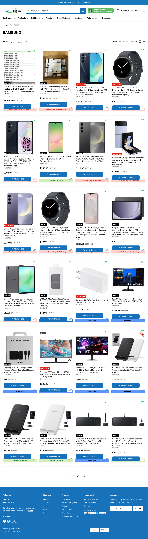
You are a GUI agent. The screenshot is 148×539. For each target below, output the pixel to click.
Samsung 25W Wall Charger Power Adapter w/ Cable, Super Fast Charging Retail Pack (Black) (19, 370)
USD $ (103, 530)
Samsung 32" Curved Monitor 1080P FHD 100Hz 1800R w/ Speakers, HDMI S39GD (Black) (55, 374)
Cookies (87, 506)
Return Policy (67, 513)
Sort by (5, 41)
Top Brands (8, 18)
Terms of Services (91, 499)
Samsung (7, 96)
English (93, 530)
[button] (34, 107)
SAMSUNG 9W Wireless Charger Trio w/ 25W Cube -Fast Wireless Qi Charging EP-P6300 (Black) (91, 441)
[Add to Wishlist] (34, 50)
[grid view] (140, 41)
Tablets (49, 18)
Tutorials (65, 506)
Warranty (5, 529)
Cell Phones (36, 18)
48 (127, 41)
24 (120, 41)
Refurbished (92, 18)
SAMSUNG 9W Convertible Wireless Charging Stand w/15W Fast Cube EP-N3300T (127, 370)
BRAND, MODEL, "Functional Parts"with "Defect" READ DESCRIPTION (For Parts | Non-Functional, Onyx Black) (92, 159)
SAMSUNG (79, 97)
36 (123, 41)
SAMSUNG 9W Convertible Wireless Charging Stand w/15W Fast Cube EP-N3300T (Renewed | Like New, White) (55, 441)
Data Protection (90, 503)
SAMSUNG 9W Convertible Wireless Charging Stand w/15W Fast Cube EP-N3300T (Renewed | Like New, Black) (19, 441)
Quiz (45, 513)
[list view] (144, 41)
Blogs (45, 510)
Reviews (46, 499)
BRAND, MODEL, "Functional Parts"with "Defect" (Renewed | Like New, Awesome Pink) (56, 159)
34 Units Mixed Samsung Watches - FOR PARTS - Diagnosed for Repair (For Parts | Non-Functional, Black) (55, 89)
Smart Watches (63, 18)
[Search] (83, 10)
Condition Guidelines (70, 516)
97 (78, 476)
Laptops (78, 18)
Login (137, 10)
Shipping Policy (67, 510)
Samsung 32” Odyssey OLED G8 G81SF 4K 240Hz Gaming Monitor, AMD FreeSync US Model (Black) (92, 370)
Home (5, 25)
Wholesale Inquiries (69, 503)
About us (46, 503)
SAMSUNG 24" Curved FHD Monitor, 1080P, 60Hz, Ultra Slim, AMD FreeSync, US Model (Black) (128, 301)
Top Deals (22, 18)
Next (84, 476)
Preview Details (17, 107)
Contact (46, 506)
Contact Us (66, 499)
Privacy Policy (15, 529)
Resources (106, 18)
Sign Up (138, 508)
